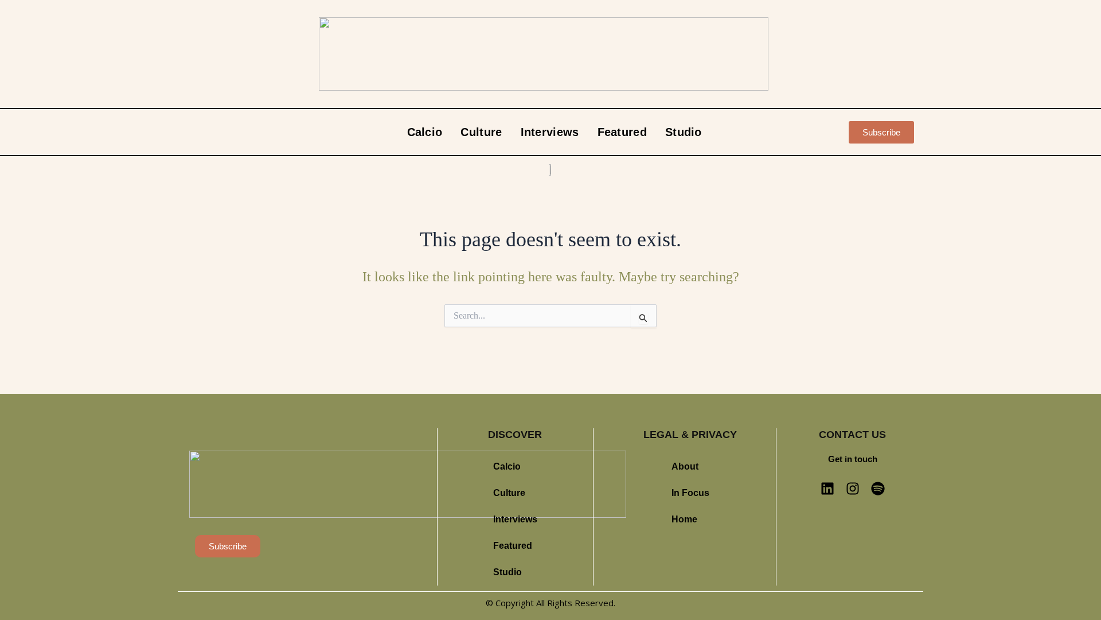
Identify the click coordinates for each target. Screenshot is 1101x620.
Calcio (425, 132)
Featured (622, 132)
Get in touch (852, 459)
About (684, 466)
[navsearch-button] (826, 132)
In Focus (690, 493)
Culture (481, 132)
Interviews (550, 132)
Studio (683, 132)
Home (684, 519)
